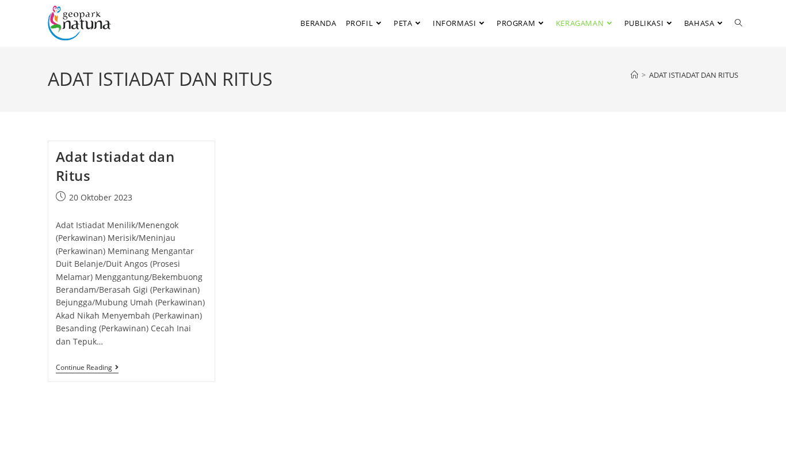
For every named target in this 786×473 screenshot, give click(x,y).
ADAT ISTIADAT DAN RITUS (693, 75)
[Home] (634, 75)
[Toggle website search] (738, 23)
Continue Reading (87, 368)
